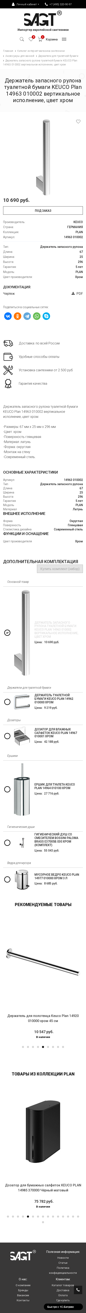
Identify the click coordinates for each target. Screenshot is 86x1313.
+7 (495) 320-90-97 (60, 4)
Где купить (63, 1300)
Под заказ (43, 210)
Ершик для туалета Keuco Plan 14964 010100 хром (54, 786)
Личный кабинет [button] (26, 4)
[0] (31, 40)
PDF (79, 294)
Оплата (63, 1295)
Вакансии (23, 1295)
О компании (23, 1285)
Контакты (23, 1300)
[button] (22, 1047)
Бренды (23, 1290)
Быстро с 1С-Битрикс (60, 1307)
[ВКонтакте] (8, 316)
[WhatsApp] (36, 316)
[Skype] (46, 316)
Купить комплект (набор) (60, 569)
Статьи (62, 1262)
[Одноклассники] (17, 316)
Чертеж (9, 294)
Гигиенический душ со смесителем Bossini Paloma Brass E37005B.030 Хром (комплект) (56, 840)
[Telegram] (27, 316)
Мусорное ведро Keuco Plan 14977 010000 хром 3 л (56, 876)
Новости (63, 1257)
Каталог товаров (63, 1285)
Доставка (63, 1290)
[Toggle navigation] (64, 40)
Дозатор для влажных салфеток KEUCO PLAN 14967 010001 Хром (55, 733)
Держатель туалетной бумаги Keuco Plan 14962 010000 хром (53, 699)
